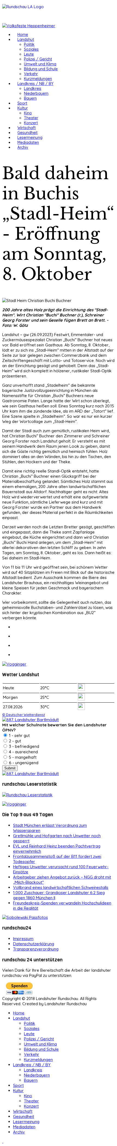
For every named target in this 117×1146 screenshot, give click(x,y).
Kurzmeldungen (38, 78)
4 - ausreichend (23, 751)
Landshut (25, 39)
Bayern (30, 98)
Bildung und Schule (41, 68)
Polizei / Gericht (38, 59)
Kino (28, 113)
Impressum (23, 938)
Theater (31, 117)
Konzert (31, 122)
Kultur (22, 108)
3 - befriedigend (23, 746)
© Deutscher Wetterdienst (23, 714)
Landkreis (32, 88)
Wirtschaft (26, 127)
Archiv (22, 147)
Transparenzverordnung (36, 949)
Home (22, 34)
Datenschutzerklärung (33, 943)
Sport (22, 103)
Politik (29, 44)
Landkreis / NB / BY (35, 83)
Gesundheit (27, 132)
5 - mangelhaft (22, 757)
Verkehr (31, 73)
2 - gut (14, 740)
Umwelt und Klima (40, 64)
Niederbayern (36, 93)
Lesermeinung (29, 137)
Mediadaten (28, 142)
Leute (29, 54)
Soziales (31, 49)
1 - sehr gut (19, 735)
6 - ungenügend (23, 762)
